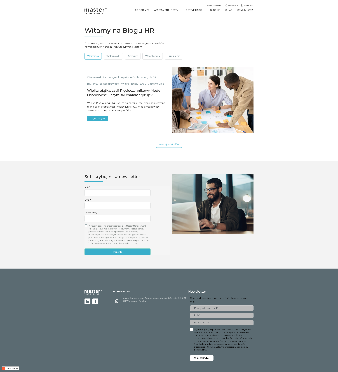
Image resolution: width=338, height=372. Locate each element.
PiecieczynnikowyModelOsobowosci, (125, 77)
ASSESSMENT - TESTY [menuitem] (166, 10)
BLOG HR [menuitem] (215, 10)
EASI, (143, 83)
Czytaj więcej (97, 118)
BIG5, (153, 77)
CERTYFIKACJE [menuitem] (194, 10)
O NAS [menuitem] (228, 10)
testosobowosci (109, 83)
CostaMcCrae (156, 83)
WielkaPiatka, (129, 83)
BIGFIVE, (92, 83)
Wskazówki (94, 77)
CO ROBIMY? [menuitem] (142, 10)
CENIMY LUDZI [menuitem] (245, 10)
